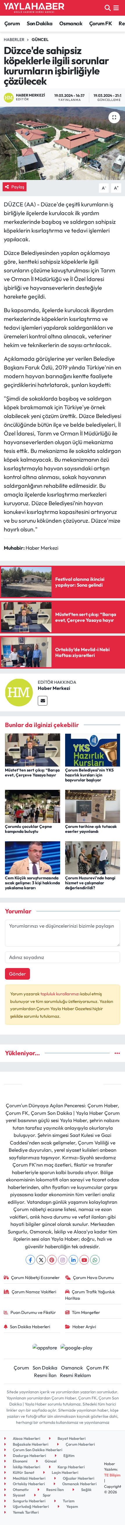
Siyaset (18, 1495)
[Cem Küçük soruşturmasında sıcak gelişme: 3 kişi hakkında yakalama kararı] (32, 857)
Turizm (68, 1501)
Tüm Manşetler (86, 1312)
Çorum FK (100, 23)
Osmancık (70, 23)
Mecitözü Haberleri (28, 1478)
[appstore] (44, 1348)
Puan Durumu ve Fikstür (33, 1312)
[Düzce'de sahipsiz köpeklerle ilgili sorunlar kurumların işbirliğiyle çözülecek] (62, 143)
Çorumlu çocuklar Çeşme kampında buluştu (28, 829)
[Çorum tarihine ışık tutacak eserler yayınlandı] (92, 806)
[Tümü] (117, 1053)
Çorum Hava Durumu (93, 1277)
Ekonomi (19, 1461)
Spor (46, 1495)
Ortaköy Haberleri (28, 1483)
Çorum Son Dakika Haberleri (37, 1449)
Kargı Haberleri (71, 1467)
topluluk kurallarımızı (60, 994)
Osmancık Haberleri (79, 1483)
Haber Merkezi (54, 688)
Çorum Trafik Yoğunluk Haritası (90, 1295)
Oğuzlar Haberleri (78, 1478)
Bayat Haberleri (71, 1438)
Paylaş (17, 187)
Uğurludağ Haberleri (30, 1506)
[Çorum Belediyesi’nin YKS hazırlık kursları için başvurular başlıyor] (92, 749)
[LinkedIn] (73, 1260)
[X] (41, 1260)
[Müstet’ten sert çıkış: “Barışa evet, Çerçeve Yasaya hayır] (32, 749)
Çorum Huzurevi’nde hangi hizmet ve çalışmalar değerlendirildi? (90, 882)
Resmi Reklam (75, 1375)
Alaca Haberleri (26, 1438)
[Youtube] (84, 1260)
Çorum (12, 23)
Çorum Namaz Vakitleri (34, 1291)
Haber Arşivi (84, 1326)
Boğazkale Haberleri (30, 1444)
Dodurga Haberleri (29, 1455)
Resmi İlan (45, 1375)
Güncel (40, 39)
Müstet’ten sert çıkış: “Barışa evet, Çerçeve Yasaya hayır (32, 772)
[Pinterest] (52, 1260)
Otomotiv (20, 1489)
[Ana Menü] (116, 8)
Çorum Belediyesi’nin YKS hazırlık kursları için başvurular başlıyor (89, 775)
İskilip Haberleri (26, 1467)
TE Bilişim (112, 1475)
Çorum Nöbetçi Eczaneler (35, 1277)
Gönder (17, 974)
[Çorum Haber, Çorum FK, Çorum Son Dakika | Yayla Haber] (34, 8)
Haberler (14, 39)
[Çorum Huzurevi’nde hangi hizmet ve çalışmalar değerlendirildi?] (92, 857)
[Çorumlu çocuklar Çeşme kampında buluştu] (32, 806)
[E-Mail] (42, 701)
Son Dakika (40, 23)
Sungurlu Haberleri (28, 1501)
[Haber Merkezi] (19, 692)
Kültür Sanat (23, 1472)
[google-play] (76, 1348)
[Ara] (108, 8)
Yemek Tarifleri (25, 1512)
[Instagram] (62, 1260)
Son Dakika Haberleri (30, 1326)
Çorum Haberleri (80, 1444)
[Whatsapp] (95, 1260)
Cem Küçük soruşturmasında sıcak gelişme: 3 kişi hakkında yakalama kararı (32, 882)
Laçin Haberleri (64, 1472)
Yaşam (71, 1506)
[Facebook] (30, 1260)
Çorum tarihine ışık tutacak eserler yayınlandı (91, 829)
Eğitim (68, 1455)
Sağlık (86, 1489)
